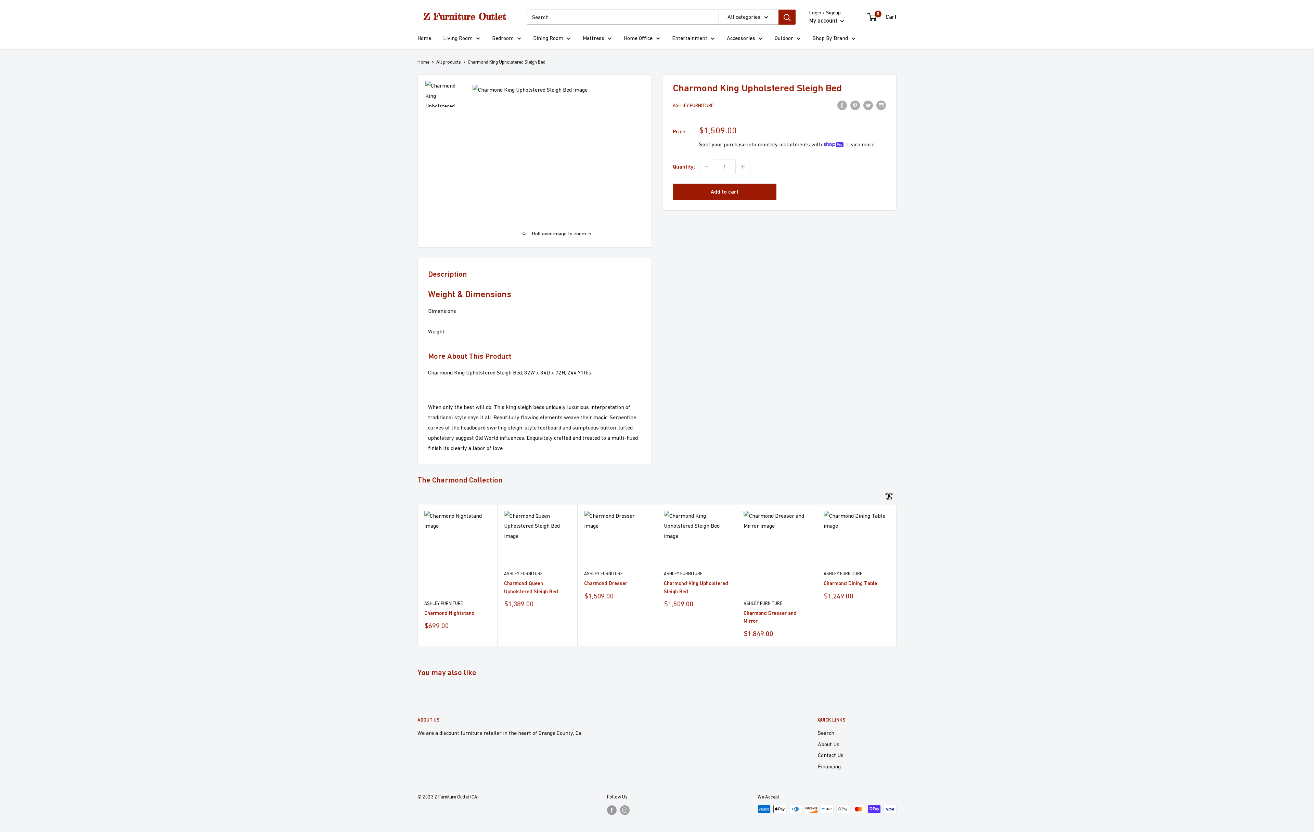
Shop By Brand (830, 38)
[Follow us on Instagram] (625, 810)
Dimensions (442, 311)
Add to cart (724, 192)
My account (824, 20)
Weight (436, 331)
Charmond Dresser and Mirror (770, 617)
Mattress (593, 38)
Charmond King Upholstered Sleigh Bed (696, 587)
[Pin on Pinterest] (855, 105)
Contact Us (830, 755)
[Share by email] (881, 105)
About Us (828, 744)
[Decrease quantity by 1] (706, 167)
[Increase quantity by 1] (743, 167)
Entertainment (689, 38)
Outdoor (784, 38)
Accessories (741, 38)
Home (424, 38)
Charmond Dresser (605, 583)
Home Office (638, 38)
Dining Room (548, 38)
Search (826, 733)
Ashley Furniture (693, 105)
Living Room (458, 38)
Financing (829, 766)
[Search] (787, 17)
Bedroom (503, 38)
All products (448, 62)
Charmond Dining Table (850, 583)
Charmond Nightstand (449, 613)
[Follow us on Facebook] (612, 810)
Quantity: (684, 166)
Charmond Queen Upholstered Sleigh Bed (531, 587)
